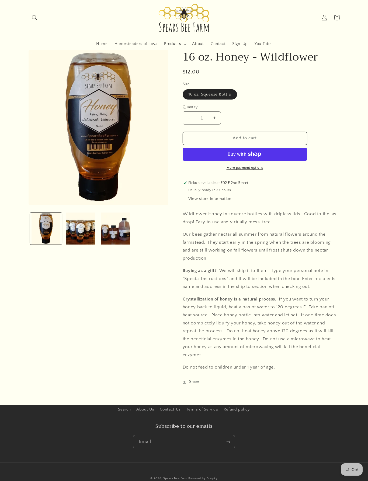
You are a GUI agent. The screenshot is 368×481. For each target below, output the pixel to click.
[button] (35, 17)
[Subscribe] (228, 441)
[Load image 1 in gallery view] (46, 229)
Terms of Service (202, 409)
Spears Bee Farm (175, 478)
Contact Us (170, 409)
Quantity (190, 107)
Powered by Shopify (203, 478)
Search (124, 409)
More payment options (245, 167)
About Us (145, 409)
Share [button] (194, 382)
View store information (209, 199)
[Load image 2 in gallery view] (81, 229)
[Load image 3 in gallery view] (116, 229)
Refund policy (237, 409)
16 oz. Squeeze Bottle (210, 94)
